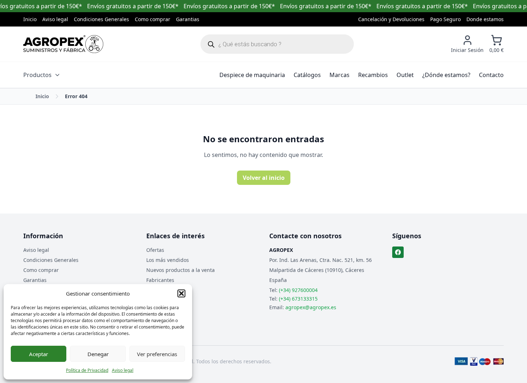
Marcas (339, 75)
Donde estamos (485, 19)
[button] (181, 293)
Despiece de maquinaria (252, 75)
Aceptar (38, 354)
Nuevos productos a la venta (180, 270)
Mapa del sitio (163, 290)
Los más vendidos (167, 260)
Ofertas (155, 249)
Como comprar (152, 19)
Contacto (491, 75)
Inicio (30, 19)
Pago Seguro (445, 19)
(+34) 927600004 (298, 290)
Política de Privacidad (87, 370)
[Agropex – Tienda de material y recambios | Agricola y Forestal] (63, 44)
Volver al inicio (264, 178)
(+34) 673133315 (298, 298)
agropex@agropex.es (310, 307)
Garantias (187, 19)
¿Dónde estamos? (446, 75)
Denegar (98, 354)
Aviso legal (122, 370)
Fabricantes (160, 280)
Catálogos (307, 75)
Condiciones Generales (101, 19)
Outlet (405, 75)
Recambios (373, 75)
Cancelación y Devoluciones (391, 19)
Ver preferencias (157, 354)
